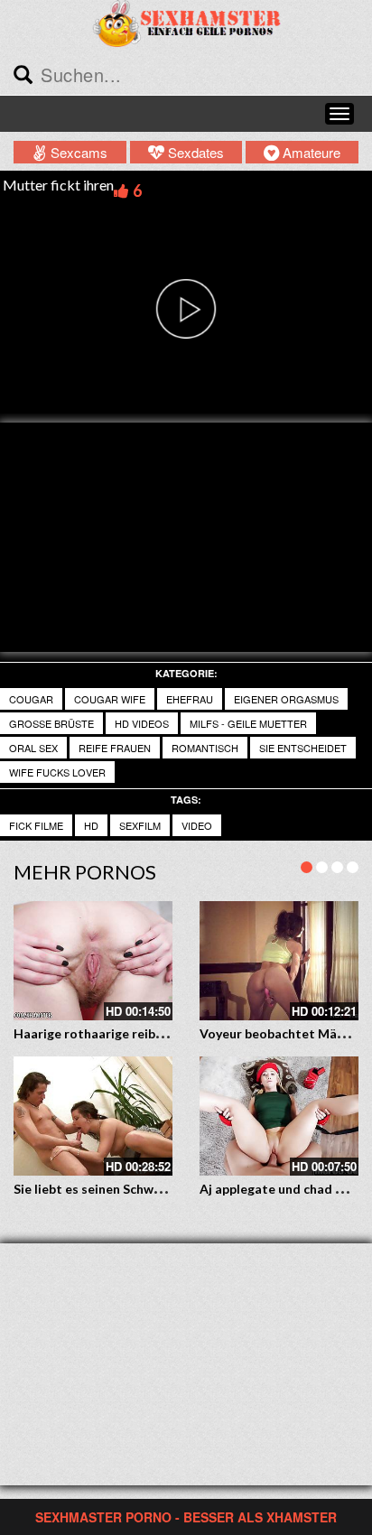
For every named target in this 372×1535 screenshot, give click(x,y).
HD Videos (142, 723)
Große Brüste (51, 723)
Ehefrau (189, 699)
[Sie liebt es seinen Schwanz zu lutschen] (93, 1116)
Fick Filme (36, 825)
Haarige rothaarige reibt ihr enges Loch (131, 1033)
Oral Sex (33, 747)
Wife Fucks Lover (57, 772)
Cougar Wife (109, 699)
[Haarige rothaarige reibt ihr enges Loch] (93, 960)
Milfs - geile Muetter (248, 723)
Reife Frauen (115, 747)
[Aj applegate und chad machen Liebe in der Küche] (279, 1116)
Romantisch (205, 747)
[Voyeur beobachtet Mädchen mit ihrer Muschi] (279, 960)
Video (196, 825)
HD (91, 825)
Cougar (31, 699)
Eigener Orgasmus (286, 699)
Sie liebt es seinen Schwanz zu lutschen (129, 1188)
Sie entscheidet (303, 747)
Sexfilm (140, 825)
